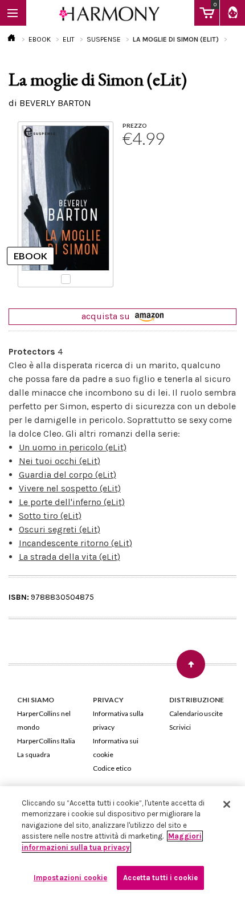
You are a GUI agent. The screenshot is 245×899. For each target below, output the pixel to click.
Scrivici (180, 727)
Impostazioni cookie (70, 877)
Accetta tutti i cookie (160, 877)
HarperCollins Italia (46, 741)
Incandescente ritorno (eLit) (75, 543)
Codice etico (112, 768)
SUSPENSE (104, 39)
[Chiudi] (226, 804)
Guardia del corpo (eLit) (67, 474)
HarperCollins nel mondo (44, 720)
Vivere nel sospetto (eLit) (70, 488)
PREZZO (134, 125)
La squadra (33, 754)
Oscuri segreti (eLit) (59, 529)
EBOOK (39, 39)
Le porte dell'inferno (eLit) (72, 502)
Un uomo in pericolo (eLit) (72, 447)
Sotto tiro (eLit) (50, 515)
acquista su (106, 316)
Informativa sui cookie (115, 748)
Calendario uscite (196, 713)
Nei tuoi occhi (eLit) (59, 460)
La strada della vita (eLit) (69, 556)
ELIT (69, 39)
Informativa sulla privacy (118, 720)
